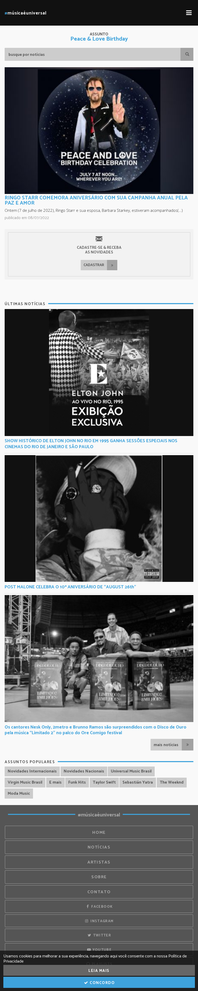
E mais (55, 782)
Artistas (99, 862)
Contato (99, 892)
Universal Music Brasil (131, 771)
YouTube (101, 950)
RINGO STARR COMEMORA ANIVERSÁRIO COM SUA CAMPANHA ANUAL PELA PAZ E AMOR (96, 200)
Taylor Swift (104, 782)
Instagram (101, 921)
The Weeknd (172, 782)
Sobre (99, 877)
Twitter (101, 935)
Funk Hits (77, 782)
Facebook (101, 907)
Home (99, 832)
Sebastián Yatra (137, 782)
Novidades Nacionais (84, 771)
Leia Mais (99, 970)
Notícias (99, 847)
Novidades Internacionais (32, 771)
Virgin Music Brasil (25, 782)
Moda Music (19, 793)
